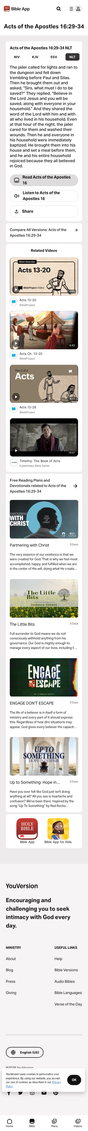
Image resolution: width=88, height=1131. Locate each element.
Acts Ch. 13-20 (35, 353)
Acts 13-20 (32, 300)
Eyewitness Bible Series (35, 465)
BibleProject (27, 305)
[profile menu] (75, 9)
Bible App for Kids (58, 842)
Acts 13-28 (32, 407)
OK (74, 1080)
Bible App (27, 842)
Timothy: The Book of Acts (45, 461)
